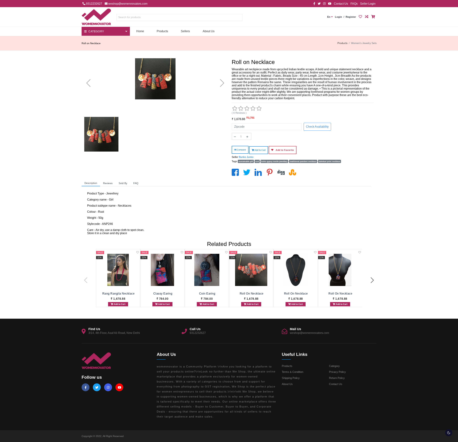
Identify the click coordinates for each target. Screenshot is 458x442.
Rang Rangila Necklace (118, 293)
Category (334, 365)
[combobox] (179, 18)
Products (162, 31)
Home (140, 31)
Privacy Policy (337, 371)
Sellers (185, 31)
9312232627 (93, 3)
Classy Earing (162, 293)
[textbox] (179, 17)
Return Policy (337, 377)
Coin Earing (207, 293)
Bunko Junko (246, 156)
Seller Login (368, 3)
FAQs (354, 3)
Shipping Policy (291, 377)
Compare (241, 150)
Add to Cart (259, 150)
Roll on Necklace (252, 293)
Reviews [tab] (108, 183)
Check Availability (317, 126)
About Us (209, 31)
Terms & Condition (292, 371)
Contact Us (341, 3)
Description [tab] (90, 183)
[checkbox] (448, 432)
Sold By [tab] (123, 183)
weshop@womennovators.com (127, 3)
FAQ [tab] (135, 183)
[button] (372, 280)
